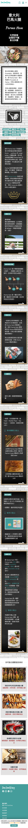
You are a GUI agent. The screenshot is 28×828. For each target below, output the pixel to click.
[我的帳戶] (23, 2)
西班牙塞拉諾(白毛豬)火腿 (14, 712)
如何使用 (4, 808)
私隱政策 (11, 823)
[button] (9, 639)
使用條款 (4, 815)
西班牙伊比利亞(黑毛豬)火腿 (14, 685)
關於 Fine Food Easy (7, 805)
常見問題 (4, 810)
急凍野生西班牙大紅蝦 (14, 738)
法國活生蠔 (14, 767)
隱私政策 (4, 818)
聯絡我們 (4, 813)
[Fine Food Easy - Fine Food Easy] (5, 2)
